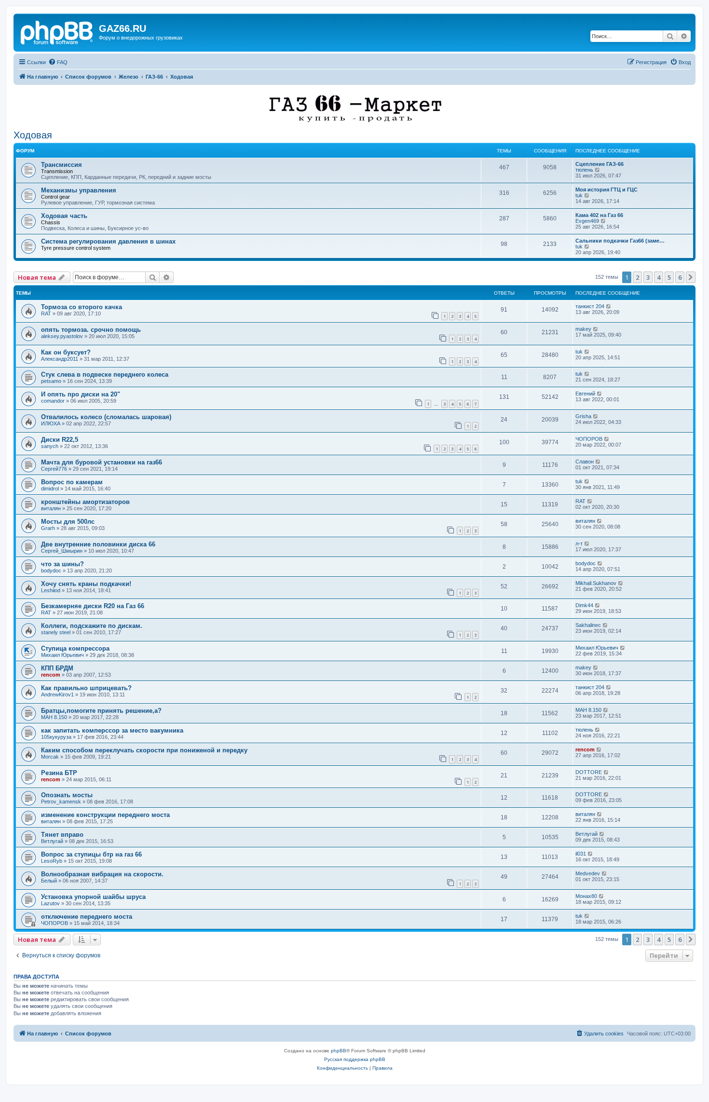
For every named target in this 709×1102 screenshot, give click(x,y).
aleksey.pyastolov (62, 336)
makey (583, 329)
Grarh (48, 528)
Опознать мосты (67, 795)
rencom (50, 675)
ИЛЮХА (50, 423)
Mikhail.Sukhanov (595, 583)
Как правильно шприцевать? (86, 688)
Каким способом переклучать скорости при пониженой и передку (144, 750)
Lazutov (50, 903)
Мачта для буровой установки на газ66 (101, 462)
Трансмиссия (61, 164)
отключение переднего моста (86, 916)
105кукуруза (56, 737)
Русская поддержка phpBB (354, 1059)
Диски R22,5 (59, 439)
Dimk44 (584, 605)
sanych (49, 446)
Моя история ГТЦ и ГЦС (606, 189)
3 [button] (648, 277)
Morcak (50, 757)
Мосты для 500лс (68, 521)
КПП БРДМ (57, 668)
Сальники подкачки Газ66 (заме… (620, 241)
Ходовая (33, 135)
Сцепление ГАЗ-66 (599, 164)
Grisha (583, 416)
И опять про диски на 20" (80, 394)
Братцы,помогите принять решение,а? (101, 710)
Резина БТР (59, 772)
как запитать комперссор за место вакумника (112, 730)
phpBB (338, 1050)
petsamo (51, 381)
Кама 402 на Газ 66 (599, 215)
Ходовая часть (64, 215)
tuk (579, 195)
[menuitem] (58, 62)
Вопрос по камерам (72, 482)
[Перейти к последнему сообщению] (609, 306)
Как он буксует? (66, 352)
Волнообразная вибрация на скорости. (102, 874)
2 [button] (637, 277)
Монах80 (586, 896)
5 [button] (669, 277)
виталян (51, 508)
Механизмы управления (78, 190)
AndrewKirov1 (57, 694)
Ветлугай (52, 841)
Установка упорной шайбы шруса (93, 896)
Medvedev (587, 873)
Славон (584, 461)
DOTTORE (588, 772)
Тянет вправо (62, 834)
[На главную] (57, 31)
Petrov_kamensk (61, 801)
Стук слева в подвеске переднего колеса (104, 374)
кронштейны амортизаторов (85, 501)
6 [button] (680, 277)
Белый (49, 881)
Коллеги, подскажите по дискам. (91, 625)
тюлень (584, 170)
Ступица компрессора (75, 648)
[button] (690, 277)
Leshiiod (50, 590)
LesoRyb (51, 861)
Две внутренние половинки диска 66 (98, 544)
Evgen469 (587, 221)
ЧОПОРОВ (588, 439)
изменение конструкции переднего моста (105, 814)
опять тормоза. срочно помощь (91, 329)
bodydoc (51, 570)
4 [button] (658, 277)
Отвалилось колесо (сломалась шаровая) (106, 417)
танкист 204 (589, 306)
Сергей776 (54, 469)
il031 (580, 854)
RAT (46, 313)
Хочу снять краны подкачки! (86, 583)
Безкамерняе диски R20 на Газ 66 (92, 606)
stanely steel (55, 632)
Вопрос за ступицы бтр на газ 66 (91, 854)
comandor (53, 401)
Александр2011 (59, 359)
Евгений (585, 393)
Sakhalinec (588, 625)
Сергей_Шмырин (61, 551)
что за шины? (62, 564)
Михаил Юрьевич (62, 655)
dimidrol (50, 488)
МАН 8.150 (54, 717)
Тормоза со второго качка (81, 307)
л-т (579, 543)
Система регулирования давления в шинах (108, 241)
